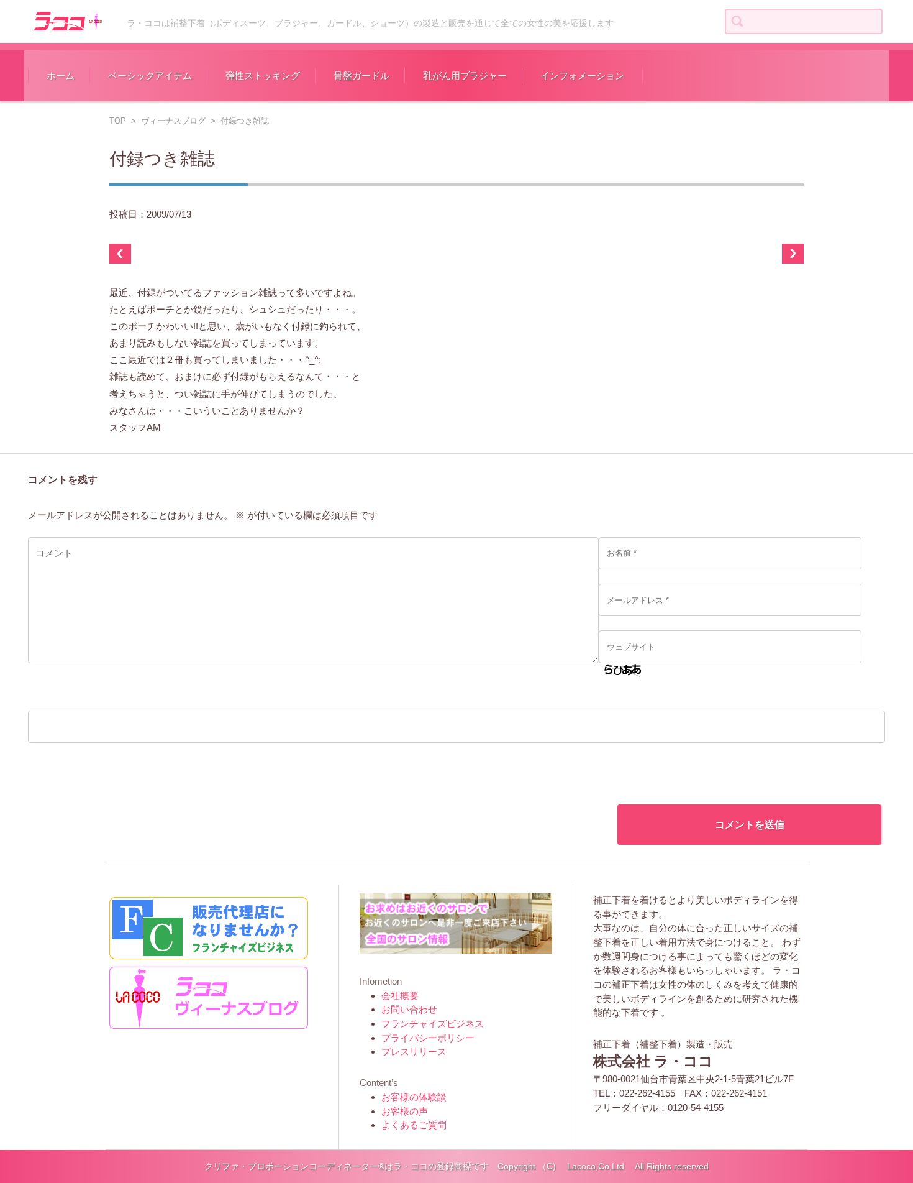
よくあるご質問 (414, 1125)
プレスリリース (414, 1051)
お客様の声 (404, 1111)
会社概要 (400, 995)
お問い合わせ (409, 1009)
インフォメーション (582, 75)
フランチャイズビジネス (432, 1023)
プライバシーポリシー (428, 1038)
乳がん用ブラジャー (465, 75)
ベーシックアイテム (150, 75)
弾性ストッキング (262, 75)
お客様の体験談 (414, 1097)
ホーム (61, 75)
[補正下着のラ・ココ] (66, 20)
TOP (117, 121)
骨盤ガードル (361, 75)
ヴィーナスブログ (173, 121)
